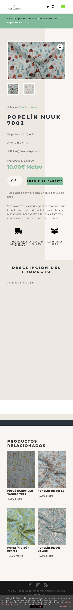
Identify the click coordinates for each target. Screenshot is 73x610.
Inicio (10, 18)
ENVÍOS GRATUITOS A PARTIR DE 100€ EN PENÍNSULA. (18, 244)
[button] (60, 47)
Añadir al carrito (45, 181)
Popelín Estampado (26, 18)
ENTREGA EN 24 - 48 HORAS (36, 243)
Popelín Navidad (49, 18)
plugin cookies (64, 606)
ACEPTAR (36, 607)
